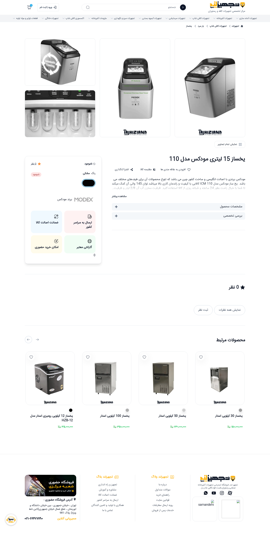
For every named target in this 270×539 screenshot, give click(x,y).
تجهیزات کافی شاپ (200, 18)
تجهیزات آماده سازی (248, 18)
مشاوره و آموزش (107, 490)
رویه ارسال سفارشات (162, 505)
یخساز (189, 26)
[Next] (28, 339)
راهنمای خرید (163, 495)
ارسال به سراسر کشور (107, 500)
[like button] (201, 357)
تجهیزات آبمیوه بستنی (151, 18)
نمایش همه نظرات (230, 310)
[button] (124, 169)
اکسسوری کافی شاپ (75, 18)
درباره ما (163, 485)
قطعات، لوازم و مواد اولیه (27, 18)
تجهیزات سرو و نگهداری (124, 18)
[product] (219, 378)
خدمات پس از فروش (163, 510)
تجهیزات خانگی (51, 18)
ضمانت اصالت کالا (107, 495)
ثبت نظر (203, 310)
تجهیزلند (235, 26)
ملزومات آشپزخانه (99, 18)
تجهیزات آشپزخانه (224, 18)
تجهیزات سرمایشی (177, 18)
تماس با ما (107, 510)
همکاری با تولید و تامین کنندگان (107, 505)
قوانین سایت (162, 500)
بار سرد (201, 26)
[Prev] (37, 339)
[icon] (183, 7)
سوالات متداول (162, 490)
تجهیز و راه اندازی (107, 485)
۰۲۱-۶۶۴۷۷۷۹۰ (34, 518)
